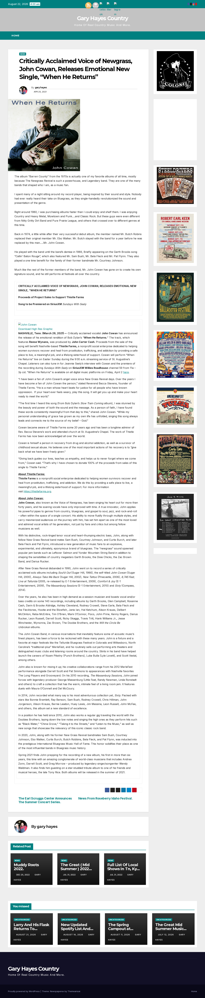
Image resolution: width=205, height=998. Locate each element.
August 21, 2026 (26, 934)
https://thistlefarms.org (37, 491)
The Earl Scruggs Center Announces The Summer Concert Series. (45, 800)
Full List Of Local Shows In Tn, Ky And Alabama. (122, 868)
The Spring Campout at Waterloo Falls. (122, 928)
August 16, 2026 (73, 934)
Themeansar (74, 991)
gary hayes (41, 87)
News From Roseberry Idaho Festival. (105, 798)
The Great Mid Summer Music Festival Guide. (169, 928)
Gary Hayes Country (102, 18)
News (22, 54)
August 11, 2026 (121, 934)
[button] (189, 35)
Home (15, 35)
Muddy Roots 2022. (26, 866)
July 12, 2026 (166, 934)
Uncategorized (22, 920)
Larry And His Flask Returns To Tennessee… (31, 928)
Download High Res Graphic (35, 329)
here (126, 372)
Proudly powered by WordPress (24, 991)
